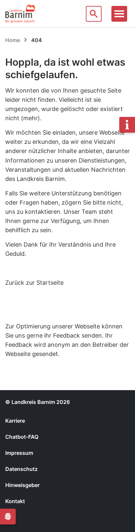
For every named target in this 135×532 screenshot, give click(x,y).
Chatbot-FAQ (21, 436)
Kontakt (15, 501)
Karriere (15, 420)
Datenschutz (21, 469)
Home (12, 40)
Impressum (19, 453)
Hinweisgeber (22, 485)
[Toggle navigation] (119, 14)
